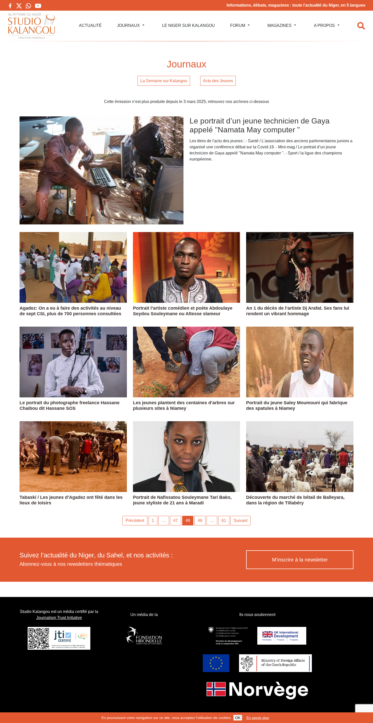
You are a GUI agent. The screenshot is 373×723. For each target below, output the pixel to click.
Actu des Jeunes (218, 81)
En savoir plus (257, 718)
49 (200, 520)
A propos (324, 25)
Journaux (128, 25)
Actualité (90, 25)
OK (237, 718)
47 (175, 520)
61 (224, 520)
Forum (237, 25)
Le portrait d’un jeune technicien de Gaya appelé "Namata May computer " (260, 125)
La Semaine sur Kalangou (163, 81)
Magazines (279, 25)
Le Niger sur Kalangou (188, 25)
